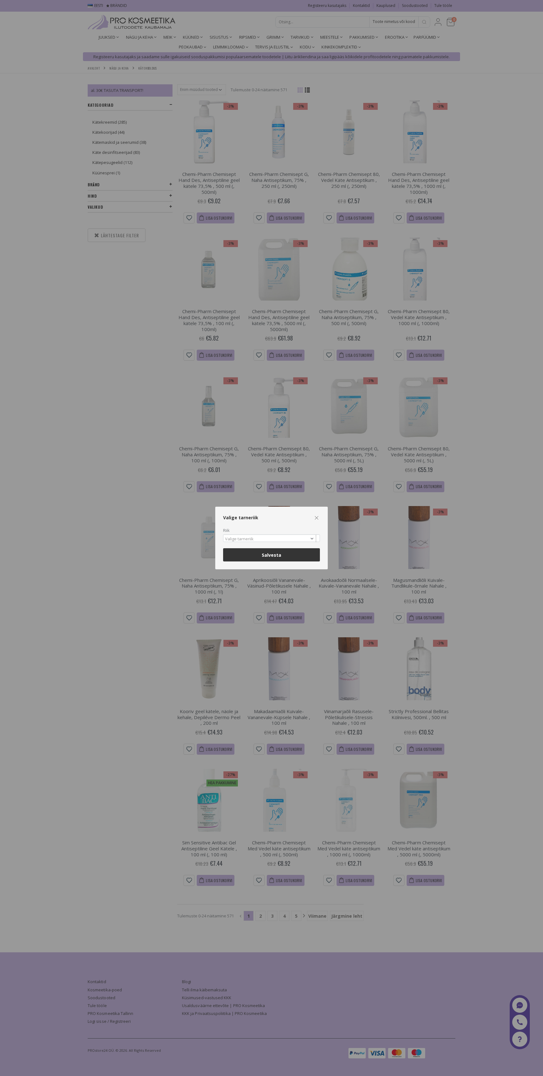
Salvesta (271, 555)
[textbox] (270, 539)
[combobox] (271, 538)
